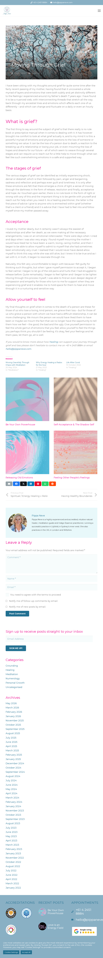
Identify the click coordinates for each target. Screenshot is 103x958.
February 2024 (14, 802)
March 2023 (12, 844)
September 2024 (15, 772)
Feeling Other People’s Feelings (72, 477)
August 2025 (13, 733)
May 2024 (11, 789)
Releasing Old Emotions (19, 477)
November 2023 (15, 810)
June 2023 (11, 832)
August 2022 (13, 866)
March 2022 (12, 883)
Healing (36, 73)
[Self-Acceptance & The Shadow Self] (75, 399)
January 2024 (13, 806)
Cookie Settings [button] (11, 952)
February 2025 (14, 754)
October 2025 (13, 724)
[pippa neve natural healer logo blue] (7, 10)
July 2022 (11, 870)
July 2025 (11, 737)
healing (53, 342)
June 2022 (11, 875)
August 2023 (13, 823)
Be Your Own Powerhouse (20, 424)
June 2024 (12, 785)
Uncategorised (14, 687)
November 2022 (15, 857)
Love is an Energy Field (55, 926)
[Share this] (16, 484)
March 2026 (12, 707)
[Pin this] (38, 484)
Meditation (12, 674)
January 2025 (13, 759)
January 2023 (13, 853)
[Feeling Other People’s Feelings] (75, 452)
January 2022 (13, 887)
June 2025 (11, 742)
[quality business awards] (11, 914)
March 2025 (12, 750)
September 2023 (15, 819)
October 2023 (13, 815)
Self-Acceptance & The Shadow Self (74, 424)
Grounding (12, 665)
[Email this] (9, 484)
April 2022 (11, 879)
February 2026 (14, 712)
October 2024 (13, 767)
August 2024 (13, 776)
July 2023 (11, 827)
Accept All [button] (26, 952)
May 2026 (11, 703)
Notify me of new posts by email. (27, 606)
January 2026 (13, 716)
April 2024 (11, 793)
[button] (99, 10)
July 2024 (11, 780)
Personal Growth (15, 682)
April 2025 (11, 746)
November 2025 (15, 720)
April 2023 (11, 840)
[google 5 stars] (84, 931)
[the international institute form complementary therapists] (26, 914)
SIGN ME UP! (15, 648)
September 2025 (15, 729)
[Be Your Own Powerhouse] (27, 399)
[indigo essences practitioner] (11, 930)
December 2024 (15, 763)
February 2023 (14, 849)
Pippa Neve (20, 73)
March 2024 (12, 797)
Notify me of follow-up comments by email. (33, 601)
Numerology (13, 678)
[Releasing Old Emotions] (27, 452)
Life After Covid (73, 362)
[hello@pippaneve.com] (73, 920)
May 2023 (11, 836)
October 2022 (13, 862)
